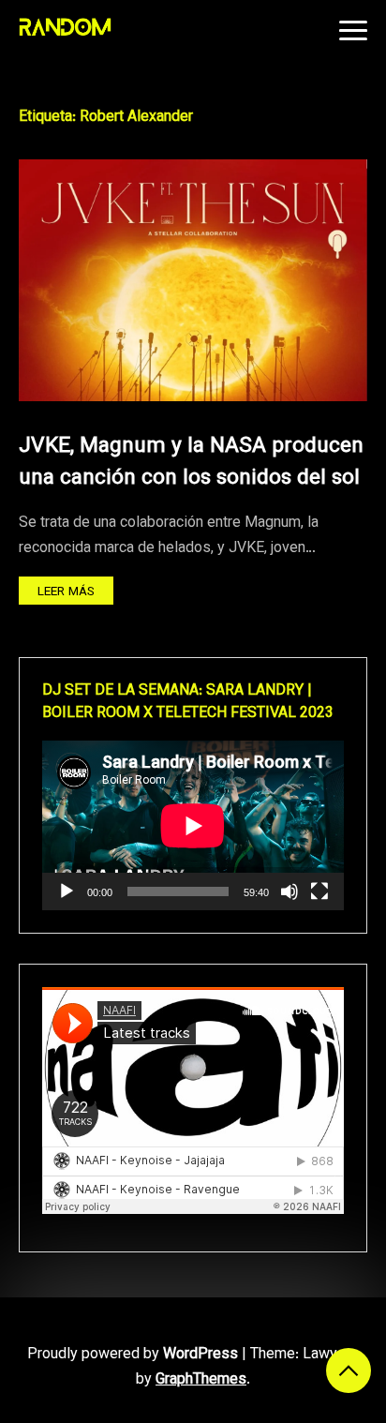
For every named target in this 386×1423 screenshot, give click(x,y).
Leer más (66, 592)
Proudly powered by (132, 1355)
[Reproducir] (66, 891)
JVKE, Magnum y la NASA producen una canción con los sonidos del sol (191, 462)
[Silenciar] (289, 891)
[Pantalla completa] (319, 891)
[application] (193, 825)
